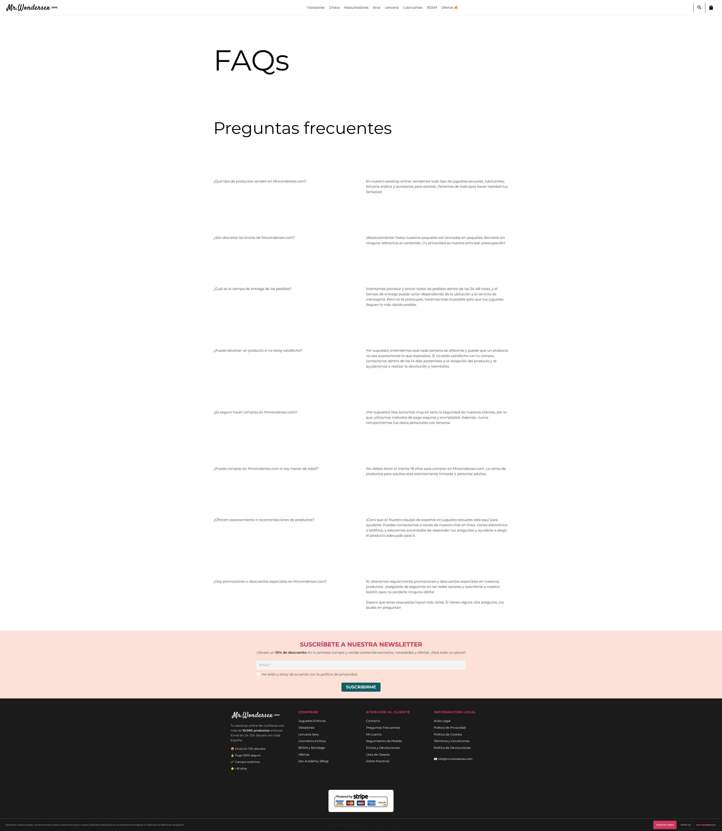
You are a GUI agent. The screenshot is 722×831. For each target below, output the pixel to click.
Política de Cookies (448, 734)
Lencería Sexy (308, 734)
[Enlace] (34, 7)
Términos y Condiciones (451, 741)
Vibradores (306, 727)
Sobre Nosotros (377, 761)
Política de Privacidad (450, 727)
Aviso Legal (442, 721)
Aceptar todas (665, 825)
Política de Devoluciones (452, 748)
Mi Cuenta (373, 734)
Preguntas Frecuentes (383, 727)
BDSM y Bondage (311, 748)
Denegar (685, 825)
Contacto (373, 721)
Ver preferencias (705, 825)
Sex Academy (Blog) (313, 761)
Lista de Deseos (378, 754)
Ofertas (303, 754)
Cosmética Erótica (312, 741)
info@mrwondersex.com (455, 759)
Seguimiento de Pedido (384, 741)
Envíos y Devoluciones (383, 748)
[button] (699, 7)
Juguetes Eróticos (312, 721)
